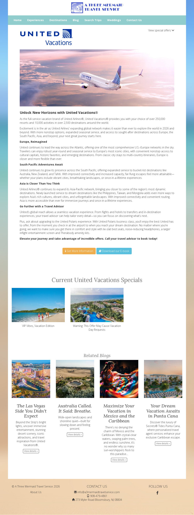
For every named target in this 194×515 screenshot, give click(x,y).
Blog (76, 20)
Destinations (58, 20)
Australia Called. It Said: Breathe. (75, 408)
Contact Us (134, 20)
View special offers (160, 30)
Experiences (35, 20)
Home (18, 20)
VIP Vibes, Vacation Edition (38, 326)
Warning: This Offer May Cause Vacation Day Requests (97, 327)
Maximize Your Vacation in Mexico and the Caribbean (119, 413)
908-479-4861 (98, 496)
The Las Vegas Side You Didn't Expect (31, 411)
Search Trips (93, 20)
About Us (35, 492)
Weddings (114, 20)
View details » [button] (31, 451)
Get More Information (79, 251)
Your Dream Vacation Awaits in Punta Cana (163, 411)
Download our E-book (115, 251)
